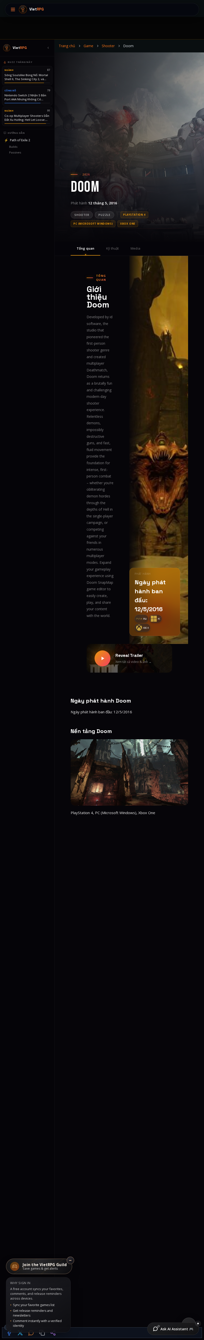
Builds (13, 147)
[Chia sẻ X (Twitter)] (20, 1333)
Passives (15, 152)
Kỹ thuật (112, 248)
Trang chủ (67, 45)
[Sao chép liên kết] (42, 1333)
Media (135, 248)
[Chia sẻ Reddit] (31, 1333)
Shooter (108, 45)
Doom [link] (128, 45)
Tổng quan (85, 248)
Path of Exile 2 (17, 140)
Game (88, 45)
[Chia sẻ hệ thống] (53, 1333)
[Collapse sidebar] (48, 47)
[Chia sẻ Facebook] (9, 1333)
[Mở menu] (13, 9)
